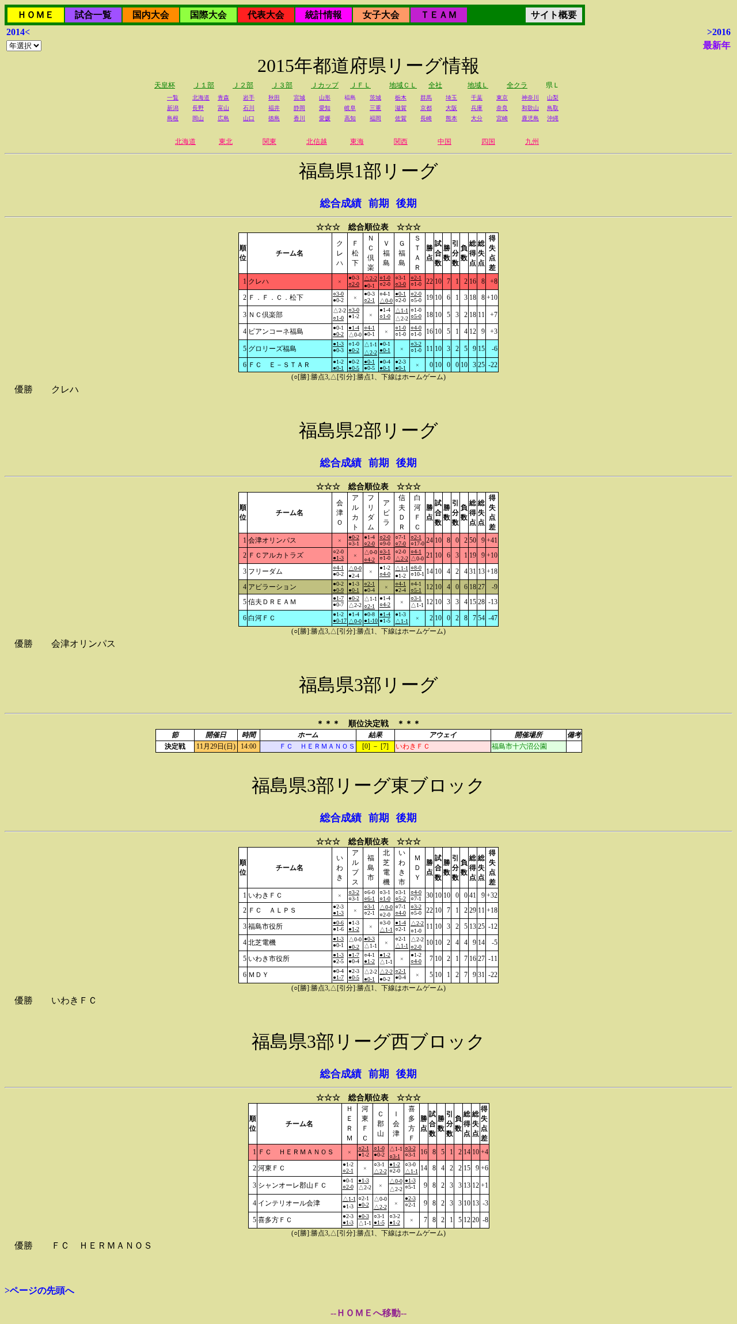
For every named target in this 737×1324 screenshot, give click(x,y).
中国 (444, 142)
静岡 (299, 108)
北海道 (201, 97)
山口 (248, 118)
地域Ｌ (478, 85)
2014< (18, 32)
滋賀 (401, 108)
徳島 (274, 118)
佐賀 (401, 118)
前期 (378, 203)
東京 (502, 97)
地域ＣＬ (403, 85)
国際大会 (208, 15)
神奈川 (530, 97)
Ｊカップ (325, 85)
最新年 (717, 45)
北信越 (316, 142)
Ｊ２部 (243, 85)
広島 (223, 118)
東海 (357, 142)
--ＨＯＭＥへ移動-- (368, 1313)
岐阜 (350, 108)
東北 (226, 142)
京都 (426, 108)
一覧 (172, 97)
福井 (274, 108)
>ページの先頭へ (39, 1290)
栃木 (401, 97)
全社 (435, 85)
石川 (248, 108)
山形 (324, 97)
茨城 (375, 97)
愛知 (324, 108)
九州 (532, 142)
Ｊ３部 (282, 85)
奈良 (502, 108)
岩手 (248, 97)
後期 (406, 203)
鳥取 (553, 108)
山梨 (553, 97)
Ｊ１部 (203, 85)
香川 (299, 118)
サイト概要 (554, 15)
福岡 (375, 118)
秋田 (274, 97)
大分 (477, 118)
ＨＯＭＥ (35, 15)
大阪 (451, 108)
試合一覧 (93, 15)
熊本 (451, 118)
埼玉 (451, 97)
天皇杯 (164, 85)
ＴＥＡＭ (438, 15)
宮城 (299, 97)
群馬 (426, 97)
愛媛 (324, 118)
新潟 (172, 108)
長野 (198, 108)
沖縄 (553, 118)
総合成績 (341, 203)
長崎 (426, 118)
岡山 (198, 118)
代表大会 (266, 15)
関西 (401, 142)
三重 (375, 108)
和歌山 (530, 108)
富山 (223, 108)
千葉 (477, 97)
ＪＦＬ (360, 85)
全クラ (517, 85)
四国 (488, 142)
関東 (269, 142)
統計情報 (323, 15)
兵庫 (477, 108)
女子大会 (381, 15)
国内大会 (150, 15)
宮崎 (502, 118)
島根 (172, 118)
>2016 (719, 32)
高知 (350, 118)
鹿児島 (530, 118)
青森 (223, 97)
